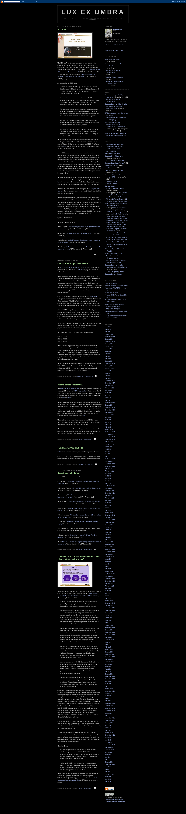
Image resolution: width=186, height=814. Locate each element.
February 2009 (109, 415)
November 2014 (110, 578)
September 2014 (110, 574)
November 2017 (110, 654)
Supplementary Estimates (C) (69, 389)
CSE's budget (79, 270)
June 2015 (108, 596)
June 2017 (108, 645)
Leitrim (113, 195)
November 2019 (110, 691)
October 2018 (109, 674)
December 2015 (110, 610)
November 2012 (110, 520)
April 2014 (108, 561)
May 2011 (108, 478)
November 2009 (110, 437)
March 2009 (108, 417)
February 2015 (109, 586)
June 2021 (108, 715)
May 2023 (108, 740)
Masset (118, 195)
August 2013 (109, 542)
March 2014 (108, 559)
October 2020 (109, 706)
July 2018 (108, 671)
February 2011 (109, 471)
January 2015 (109, 583)
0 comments (88, 255)
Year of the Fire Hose (111, 292)
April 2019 (108, 684)
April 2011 (108, 476)
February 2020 (109, 693)
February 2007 (109, 368)
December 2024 (110, 764)
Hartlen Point (115, 222)
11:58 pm (80, 376)
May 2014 (108, 564)
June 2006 (108, 356)
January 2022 (109, 723)
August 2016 (109, 625)
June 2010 (108, 454)
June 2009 (108, 424)
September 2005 (110, 336)
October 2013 (109, 547)
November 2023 (110, 745)
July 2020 (108, 701)
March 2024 (108, 752)
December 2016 (110, 635)
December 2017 (110, 657)
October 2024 (109, 762)
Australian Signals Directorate (114, 77)
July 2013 (108, 539)
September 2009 (110, 432)
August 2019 (109, 688)
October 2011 (109, 488)
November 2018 (110, 676)
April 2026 (108, 776)
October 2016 (109, 630)
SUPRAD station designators (115, 212)
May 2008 (108, 395)
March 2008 (108, 390)
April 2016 (108, 620)
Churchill (123, 216)
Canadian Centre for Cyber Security (116, 104)
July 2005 (108, 332)
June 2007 (108, 378)
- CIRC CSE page (111, 181)
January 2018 (109, 659)
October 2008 (109, 405)
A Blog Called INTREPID (112, 153)
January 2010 (109, 442)
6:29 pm (79, 255)
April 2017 (108, 642)
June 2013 (108, 537)
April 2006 (108, 351)
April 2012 (108, 503)
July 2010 (108, 456)
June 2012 (108, 508)
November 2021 (110, 718)
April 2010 (108, 449)
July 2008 (108, 400)
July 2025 (108, 772)
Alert (119, 193)
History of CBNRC (110, 151)
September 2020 (110, 703)
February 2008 (109, 388)
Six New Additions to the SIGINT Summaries (86, 488)
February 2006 (109, 346)
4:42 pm (79, 788)
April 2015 (108, 591)
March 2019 (108, 681)
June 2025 (108, 769)
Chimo (117, 216)
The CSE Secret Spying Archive (115, 160)
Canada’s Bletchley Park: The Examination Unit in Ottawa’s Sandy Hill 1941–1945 (115, 147)
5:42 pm (79, 549)
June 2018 (108, 669)
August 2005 (109, 334)
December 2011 (110, 493)
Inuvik (122, 222)
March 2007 (108, 371)
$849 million (93, 296)
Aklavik (114, 214)
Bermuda (124, 214)
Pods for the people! (111, 283)
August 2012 (109, 512)
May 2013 (108, 534)
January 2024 (109, 747)
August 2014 (109, 571)
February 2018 (109, 662)
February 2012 (109, 498)
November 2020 (110, 708)
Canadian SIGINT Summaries (114, 156)
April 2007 (108, 373)
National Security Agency (113, 59)
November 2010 (110, 464)
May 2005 (108, 327)
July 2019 (108, 686)
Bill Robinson (118, 29)
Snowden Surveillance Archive (114, 163)
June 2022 (108, 728)
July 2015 (108, 598)
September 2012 (110, 515)
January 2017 (109, 637)
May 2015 (108, 593)
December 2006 (110, 363)
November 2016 (110, 632)
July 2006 (108, 358)
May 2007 (108, 376)
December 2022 (110, 735)
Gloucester (109, 220)
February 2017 (109, 640)
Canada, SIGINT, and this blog (114, 50)
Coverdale (109, 218)
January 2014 (109, 554)
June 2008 (108, 398)
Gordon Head (118, 220)
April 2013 (108, 532)
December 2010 (110, 466)
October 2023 (109, 742)
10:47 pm (80, 464)
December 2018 (110, 679)
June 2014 (108, 566)
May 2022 (108, 725)
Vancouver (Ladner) (117, 197)
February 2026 (109, 774)
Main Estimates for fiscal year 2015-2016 (73, 267)
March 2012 (108, 500)
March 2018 (108, 664)
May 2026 (108, 779)
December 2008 (110, 410)
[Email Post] (94, 255)
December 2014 (110, 581)
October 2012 (109, 517)
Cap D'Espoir (110, 216)
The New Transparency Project (114, 272)
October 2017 (109, 652)
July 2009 (108, 427)
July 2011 (108, 483)
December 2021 (110, 720)
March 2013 (108, 530)
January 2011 (109, 468)
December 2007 (110, 383)
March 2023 (108, 737)
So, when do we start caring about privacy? (79, 233)
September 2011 (110, 486)
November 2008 (110, 407)
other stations (110, 231)
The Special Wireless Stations (114, 188)
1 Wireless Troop (117, 199)
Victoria (108, 199)
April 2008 (108, 393)
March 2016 (108, 618)
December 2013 (110, 552)
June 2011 (108, 481)
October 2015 (109, 605)
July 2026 (108, 781)
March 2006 (108, 349)
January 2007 (109, 366)
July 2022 (108, 730)
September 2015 (110, 603)
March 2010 (108, 446)
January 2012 (109, 495)
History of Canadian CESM (113, 253)
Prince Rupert (114, 229)
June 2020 (108, 698)
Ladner (108, 224)
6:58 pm (79, 439)
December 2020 (110, 710)
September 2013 (110, 544)
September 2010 (110, 459)
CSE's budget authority (80, 391)
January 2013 (109, 525)
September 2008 (110, 402)
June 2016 (108, 622)
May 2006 (108, 354)
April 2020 (108, 696)
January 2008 (109, 385)
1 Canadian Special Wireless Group (116, 242)
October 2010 (109, 461)
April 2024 (108, 754)
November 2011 (110, 490)
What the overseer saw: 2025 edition (116, 285)
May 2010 (108, 451)
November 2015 (110, 608)
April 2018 (108, 666)
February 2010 (109, 444)
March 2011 (108, 473)
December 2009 (110, 439)
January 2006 (109, 344)
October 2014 (109, 576)
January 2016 (109, 613)
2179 (58, 452)
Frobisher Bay (118, 218)
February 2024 (109, 750)
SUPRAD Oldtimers (111, 184)
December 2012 (110, 522)
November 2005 (110, 341)
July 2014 (108, 569)
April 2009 (108, 420)
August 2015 (109, 600)
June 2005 (108, 329)
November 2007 (110, 380)
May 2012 (108, 505)
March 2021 (108, 713)
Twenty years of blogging (112, 308)
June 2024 (108, 759)
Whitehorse (123, 229)
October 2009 (109, 434)
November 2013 (110, 549)
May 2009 (108, 422)
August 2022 (109, 733)
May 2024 (108, 757)
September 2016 (110, 627)
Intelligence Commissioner (113, 122)
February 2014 (109, 556)
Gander (125, 218)
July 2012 (108, 510)
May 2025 (108, 767)
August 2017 (109, 649)
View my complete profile (114, 44)
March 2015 (108, 588)
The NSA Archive (110, 168)
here (64, 146)
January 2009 (109, 412)
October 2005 (109, 339)
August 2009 (109, 429)
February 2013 (109, 527)
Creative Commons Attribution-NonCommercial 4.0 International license (115, 802)
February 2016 (109, 615)
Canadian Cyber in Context (113, 274)
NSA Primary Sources (112, 165)
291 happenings (110, 186)
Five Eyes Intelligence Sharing (114, 170)
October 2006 (109, 361)
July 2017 (108, 647)
